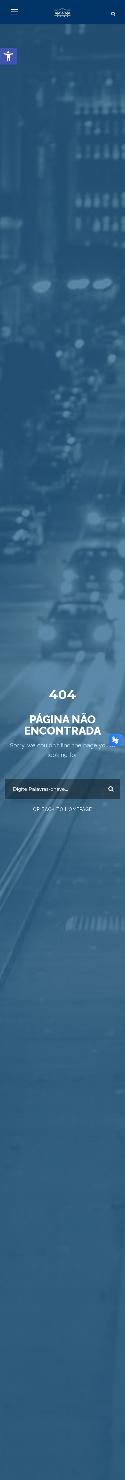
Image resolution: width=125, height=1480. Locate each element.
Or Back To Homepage (62, 809)
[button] (8, 56)
